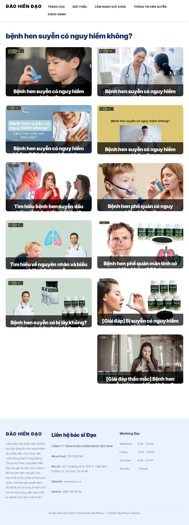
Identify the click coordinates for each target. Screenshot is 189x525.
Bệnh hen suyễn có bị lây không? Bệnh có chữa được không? (49, 326)
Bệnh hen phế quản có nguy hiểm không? (140, 209)
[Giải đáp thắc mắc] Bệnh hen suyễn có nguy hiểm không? (140, 382)
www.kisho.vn (73, 481)
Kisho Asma (57, 14)
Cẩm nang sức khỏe (110, 6)
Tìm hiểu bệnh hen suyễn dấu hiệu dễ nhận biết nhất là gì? (48, 209)
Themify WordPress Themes (123, 513)
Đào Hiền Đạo (60, 513)
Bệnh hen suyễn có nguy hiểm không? (48, 94)
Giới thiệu (79, 6)
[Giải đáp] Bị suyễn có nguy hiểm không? (140, 324)
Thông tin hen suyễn (150, 6)
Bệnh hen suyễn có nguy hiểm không (140, 94)
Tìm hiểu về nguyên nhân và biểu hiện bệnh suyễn (48, 267)
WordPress (97, 513)
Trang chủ (56, 6)
